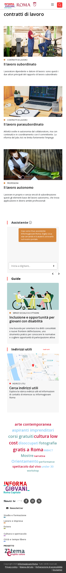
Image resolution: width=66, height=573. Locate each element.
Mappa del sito (26, 567)
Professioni (12, 183)
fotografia (48, 443)
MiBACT (48, 450)
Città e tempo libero (15, 539)
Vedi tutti (46, 349)
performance (47, 461)
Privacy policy (11, 567)
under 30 (47, 466)
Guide (16, 279)
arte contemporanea (33, 424)
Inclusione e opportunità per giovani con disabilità (31, 319)
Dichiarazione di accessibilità (48, 567)
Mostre (27, 455)
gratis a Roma (28, 449)
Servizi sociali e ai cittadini (26, 313)
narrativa (39, 456)
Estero (7, 526)
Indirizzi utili (21, 349)
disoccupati (28, 443)
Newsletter (16, 508)
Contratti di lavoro (17, 60)
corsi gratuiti (20, 436)
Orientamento (24, 461)
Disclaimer (57, 569)
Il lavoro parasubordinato (24, 124)
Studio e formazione (15, 515)
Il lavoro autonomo (18, 187)
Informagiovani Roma (28, 563)
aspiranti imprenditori (33, 430)
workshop (33, 470)
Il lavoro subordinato (20, 64)
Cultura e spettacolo (15, 533)
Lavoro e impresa (13, 520)
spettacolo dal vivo (26, 466)
